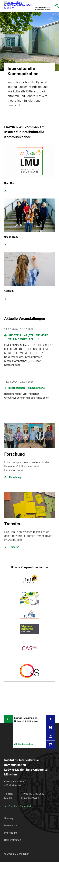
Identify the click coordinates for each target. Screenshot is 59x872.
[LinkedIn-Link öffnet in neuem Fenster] (50, 744)
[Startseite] (8, 719)
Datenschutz (11, 825)
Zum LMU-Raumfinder (20, 806)
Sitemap (9, 818)
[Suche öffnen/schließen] (57, 6)
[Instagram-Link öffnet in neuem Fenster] (50, 736)
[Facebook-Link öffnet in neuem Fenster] (50, 719)
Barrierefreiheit (12, 840)
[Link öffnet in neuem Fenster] (29, 731)
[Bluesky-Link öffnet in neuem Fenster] (50, 727)
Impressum (10, 832)
